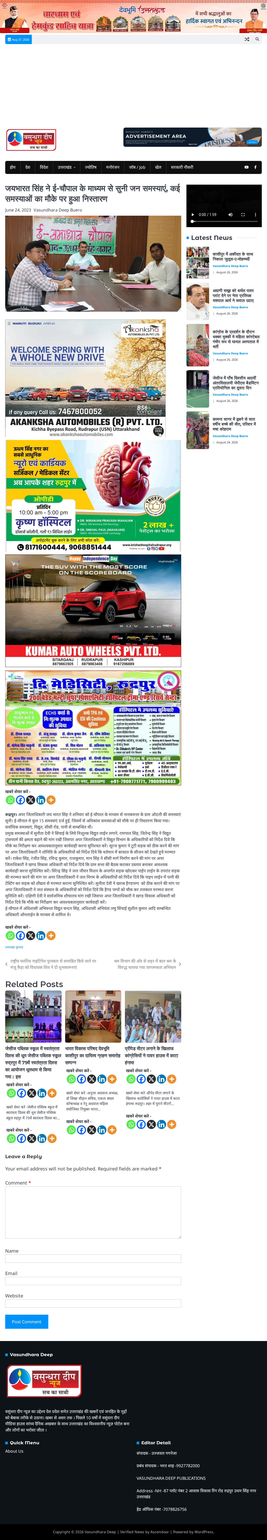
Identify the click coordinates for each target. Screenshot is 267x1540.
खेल (158, 167)
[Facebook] (20, 800)
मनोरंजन (112, 167)
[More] (51, 800)
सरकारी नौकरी (182, 167)
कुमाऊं (19, 947)
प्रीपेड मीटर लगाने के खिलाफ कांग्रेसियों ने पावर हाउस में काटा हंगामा (151, 1056)
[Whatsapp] (10, 800)
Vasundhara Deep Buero (58, 210)
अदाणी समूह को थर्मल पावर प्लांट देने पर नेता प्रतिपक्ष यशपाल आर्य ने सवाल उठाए (234, 295)
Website (14, 1296)
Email (11, 1273)
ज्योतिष (90, 167)
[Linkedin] (40, 800)
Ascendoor (159, 1531)
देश (27, 167)
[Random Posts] (247, 39)
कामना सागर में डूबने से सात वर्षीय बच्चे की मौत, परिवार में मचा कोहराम (234, 424)
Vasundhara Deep (100, 1531)
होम (13, 167)
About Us (14, 1451)
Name (12, 1251)
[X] (30, 800)
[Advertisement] (133, 88)
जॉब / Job (137, 167)
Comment (18, 1183)
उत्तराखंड (65, 167)
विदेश (44, 167)
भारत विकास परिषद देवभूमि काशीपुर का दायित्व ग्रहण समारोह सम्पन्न (92, 1056)
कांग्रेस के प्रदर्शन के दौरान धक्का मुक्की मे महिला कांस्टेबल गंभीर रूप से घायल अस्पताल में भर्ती (236, 339)
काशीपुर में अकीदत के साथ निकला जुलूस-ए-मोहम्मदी (233, 257)
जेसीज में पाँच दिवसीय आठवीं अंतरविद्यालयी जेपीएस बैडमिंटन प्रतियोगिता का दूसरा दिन (236, 383)
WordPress (204, 1531)
